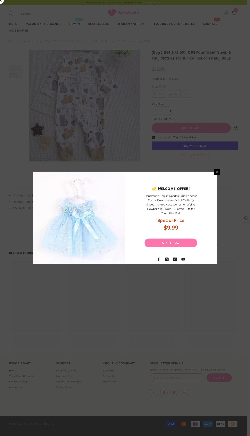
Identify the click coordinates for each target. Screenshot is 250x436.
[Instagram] (167, 259)
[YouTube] (183, 259)
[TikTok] (175, 259)
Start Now (170, 243)
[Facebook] (158, 259)
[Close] (217, 172)
